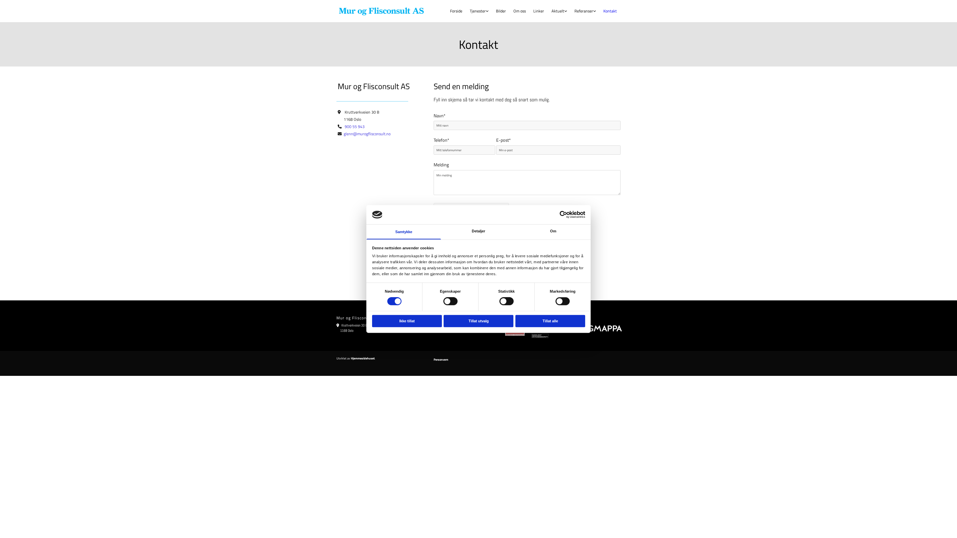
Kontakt (610, 11)
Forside (456, 11)
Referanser (583, 11)
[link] (479, 11)
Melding (441, 165)
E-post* (503, 140)
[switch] (450, 301)
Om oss (519, 11)
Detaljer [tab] (478, 231)
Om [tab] (553, 231)
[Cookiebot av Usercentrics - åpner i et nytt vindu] (563, 214)
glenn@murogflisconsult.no (367, 134)
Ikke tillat (407, 321)
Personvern (441, 359)
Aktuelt (558, 11)
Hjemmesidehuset (363, 358)
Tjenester (478, 11)
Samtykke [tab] (403, 232)
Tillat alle (550, 321)
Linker (538, 11)
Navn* (440, 116)
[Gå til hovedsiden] (381, 10)
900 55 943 (355, 127)
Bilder (501, 11)
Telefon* (441, 140)
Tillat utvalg (479, 321)
